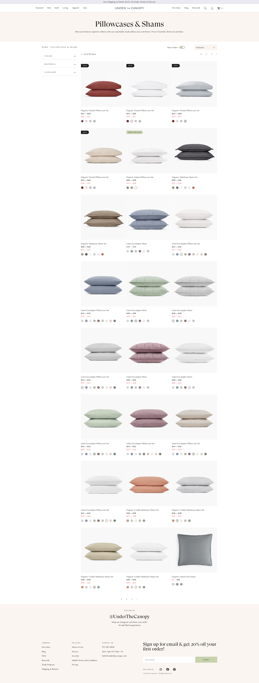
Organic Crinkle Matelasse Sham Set (142, 510)
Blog (186, 8)
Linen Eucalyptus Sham (136, 244)
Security (75, 656)
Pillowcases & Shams (64, 47)
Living (65, 8)
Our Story (176, 8)
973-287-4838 (108, 647)
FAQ (44, 656)
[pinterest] (174, 669)
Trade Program (48, 665)
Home (45, 47)
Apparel (75, 8)
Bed (49, 8)
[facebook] (167, 669)
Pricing (75, 665)
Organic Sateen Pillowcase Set (139, 177)
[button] (205, 47)
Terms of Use (77, 647)
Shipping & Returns (50, 669)
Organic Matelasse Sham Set (184, 177)
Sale (85, 8)
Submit (206, 659)
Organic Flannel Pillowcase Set (94, 111)
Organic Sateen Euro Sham (184, 577)
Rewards (196, 8)
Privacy (75, 652)
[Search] (205, 8)
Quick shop (103, 101)
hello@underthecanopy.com (114, 656)
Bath (57, 8)
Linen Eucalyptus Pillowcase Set (186, 244)
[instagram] (161, 669)
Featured (39, 8)
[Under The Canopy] (129, 8)
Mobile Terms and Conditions (84, 661)
